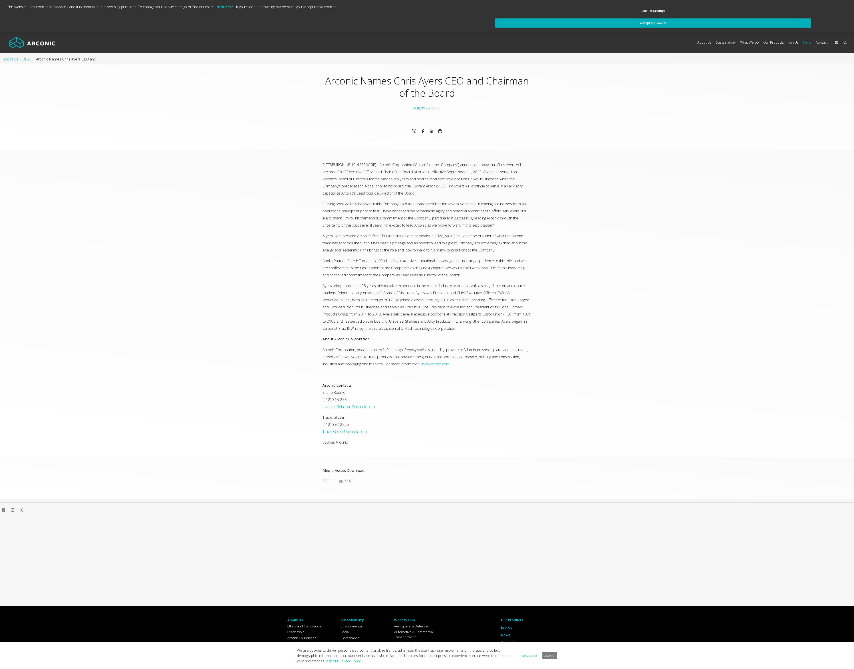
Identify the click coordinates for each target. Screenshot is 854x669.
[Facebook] (423, 131)
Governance (350, 638)
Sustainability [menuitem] (726, 42)
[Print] (440, 131)
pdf (325, 480)
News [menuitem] (807, 42)
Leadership (295, 632)
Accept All (549, 655)
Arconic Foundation (301, 638)
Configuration (529, 655)
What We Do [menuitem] (749, 42)
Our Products (512, 620)
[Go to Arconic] (32, 42)
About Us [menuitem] (704, 42)
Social (345, 632)
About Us (295, 620)
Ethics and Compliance (304, 626)
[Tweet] (414, 131)
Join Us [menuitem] (793, 42)
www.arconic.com (435, 363)
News (505, 635)
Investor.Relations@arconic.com (348, 406)
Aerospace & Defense (411, 626)
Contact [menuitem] (822, 42)
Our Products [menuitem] (773, 42)
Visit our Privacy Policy (343, 661)
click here (225, 6)
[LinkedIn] (431, 131)
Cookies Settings (653, 11)
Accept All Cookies (653, 23)
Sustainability (352, 620)
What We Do (404, 620)
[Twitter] (21, 509)
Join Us (506, 627)
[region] (427, 16)
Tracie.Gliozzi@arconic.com (344, 431)
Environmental (352, 626)
